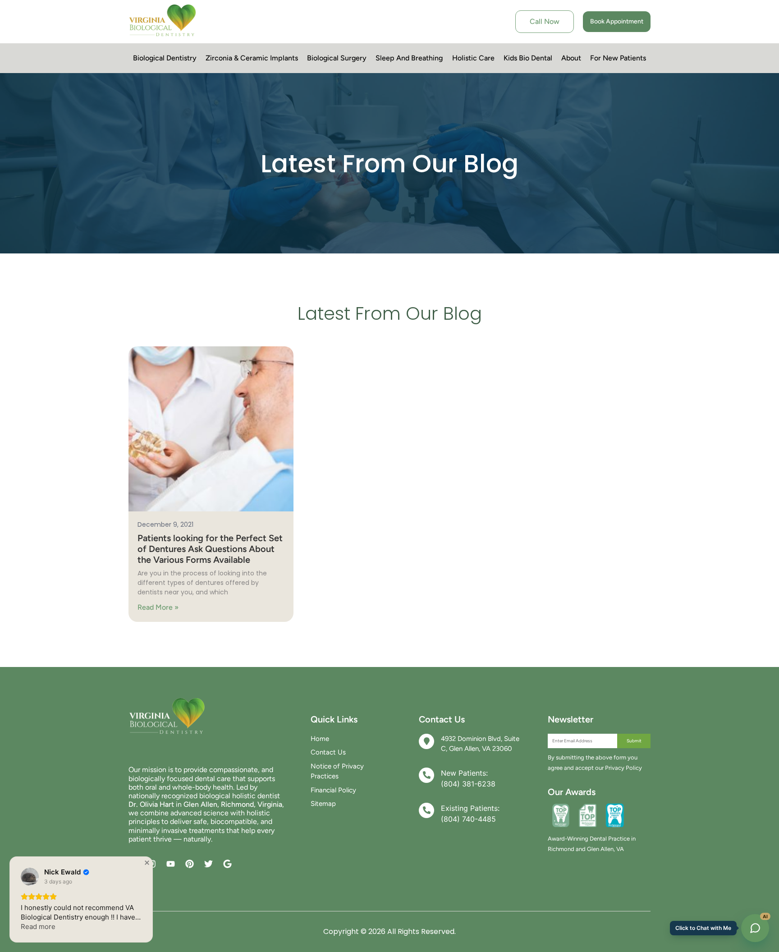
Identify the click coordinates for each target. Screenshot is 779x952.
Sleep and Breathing (409, 58)
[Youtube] (170, 864)
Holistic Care (473, 58)
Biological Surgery (337, 58)
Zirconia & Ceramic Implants (252, 58)
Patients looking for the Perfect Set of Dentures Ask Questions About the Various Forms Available (210, 549)
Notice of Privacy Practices (337, 771)
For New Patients (618, 58)
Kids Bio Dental (528, 58)
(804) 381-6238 (468, 783)
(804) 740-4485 (468, 818)
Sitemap (323, 804)
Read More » (158, 607)
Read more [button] (38, 926)
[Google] (227, 864)
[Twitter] (208, 864)
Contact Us (328, 752)
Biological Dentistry (165, 58)
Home (320, 739)
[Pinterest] (189, 864)
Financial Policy (333, 790)
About (571, 58)
